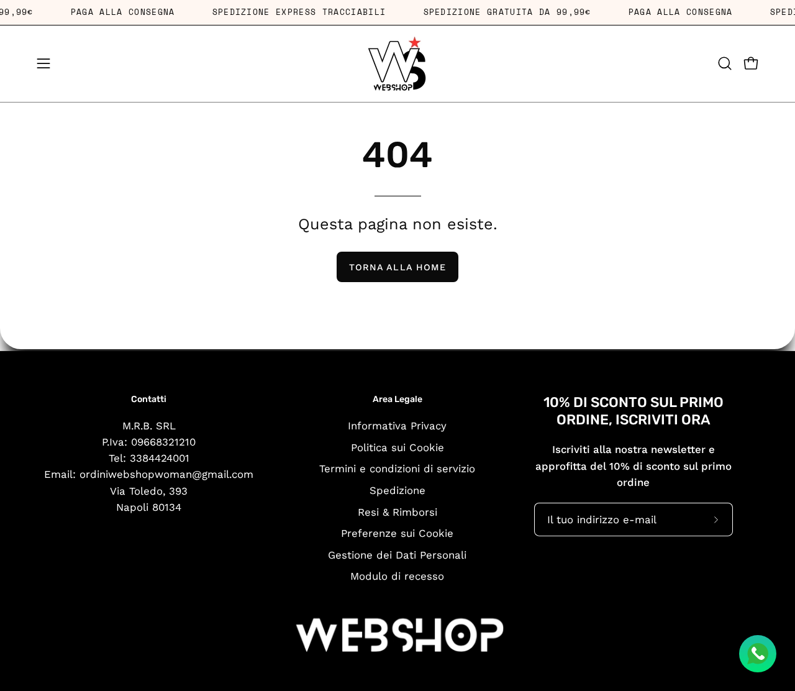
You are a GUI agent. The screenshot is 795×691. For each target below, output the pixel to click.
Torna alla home (397, 267)
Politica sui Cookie (397, 447)
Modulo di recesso (397, 576)
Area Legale (397, 399)
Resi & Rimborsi (397, 511)
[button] (725, 63)
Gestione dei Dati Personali (397, 554)
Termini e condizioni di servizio (397, 468)
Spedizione (397, 489)
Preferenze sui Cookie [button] (397, 533)
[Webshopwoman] (397, 64)
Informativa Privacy (397, 425)
